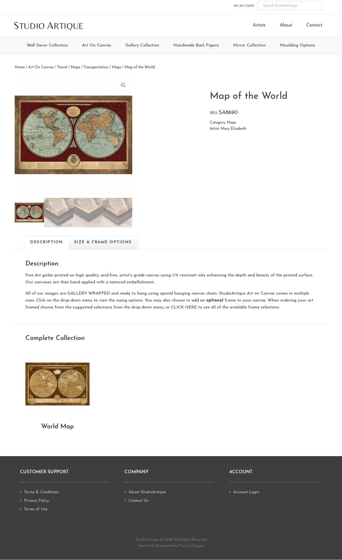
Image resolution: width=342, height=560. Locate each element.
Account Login (246, 492)
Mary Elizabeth (233, 129)
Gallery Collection (142, 45)
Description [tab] (46, 242)
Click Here (184, 307)
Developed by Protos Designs (179, 546)
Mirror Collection (249, 45)
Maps (116, 67)
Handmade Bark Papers (196, 45)
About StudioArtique (147, 492)
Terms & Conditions (41, 492)
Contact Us (138, 501)
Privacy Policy (36, 501)
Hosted (144, 546)
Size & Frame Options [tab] (103, 242)
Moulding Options (297, 45)
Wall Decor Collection (47, 45)
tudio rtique (48, 26)
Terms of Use (36, 509)
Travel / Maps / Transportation (82, 67)
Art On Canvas (96, 45)
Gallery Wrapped (88, 293)
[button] (123, 85)
